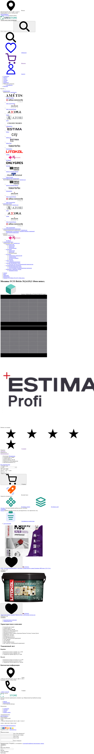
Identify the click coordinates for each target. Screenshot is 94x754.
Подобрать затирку (25, 506)
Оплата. (2, 510)
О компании (6, 708)
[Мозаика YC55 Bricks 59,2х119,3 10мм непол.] (24, 325)
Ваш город (16, 736)
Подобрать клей (55, 506)
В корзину (24, 484)
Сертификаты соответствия (27, 521)
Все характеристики (5, 464)
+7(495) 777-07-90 (5, 15)
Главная (5, 273)
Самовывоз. (3, 509)
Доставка (5, 709)
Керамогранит (6, 702)
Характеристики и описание (10, 620)
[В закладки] (11, 562)
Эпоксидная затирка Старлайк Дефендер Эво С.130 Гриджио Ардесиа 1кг (18, 614)
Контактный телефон (19, 735)
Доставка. (3, 508)
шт (4, 468)
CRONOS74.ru (12, 729)
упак (7, 468)
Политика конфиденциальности (8, 725)
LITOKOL (26, 567)
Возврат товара (6, 712)
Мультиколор (6, 276)
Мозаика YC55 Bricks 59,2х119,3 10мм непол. (14, 277)
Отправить (3, 744)
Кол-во (2, 472)
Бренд (4, 274)
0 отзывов (23, 448)
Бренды (5, 701)
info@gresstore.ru (4, 14)
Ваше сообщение (17, 740)
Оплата (5, 711)
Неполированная (5, 453)
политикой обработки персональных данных (33, 743)
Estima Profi (6, 275)
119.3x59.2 (3, 451)
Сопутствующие (7, 523)
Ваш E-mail (16, 737)
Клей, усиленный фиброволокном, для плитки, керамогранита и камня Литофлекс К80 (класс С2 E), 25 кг (26, 568)
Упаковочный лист (7, 621)
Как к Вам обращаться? (19, 733)
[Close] (1, 731)
